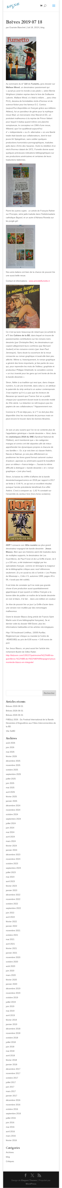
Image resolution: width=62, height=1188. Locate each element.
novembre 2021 (13, 930)
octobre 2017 (12, 1078)
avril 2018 (10, 1055)
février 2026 (11, 756)
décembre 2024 (13, 805)
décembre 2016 (13, 1100)
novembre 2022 (13, 899)
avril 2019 (10, 1015)
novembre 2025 (13, 765)
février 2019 (11, 1020)
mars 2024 (11, 841)
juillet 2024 (11, 823)
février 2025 (11, 796)
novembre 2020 (13, 957)
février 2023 (11, 886)
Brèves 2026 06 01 (14, 710)
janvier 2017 (11, 1095)
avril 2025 (10, 792)
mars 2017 (11, 1091)
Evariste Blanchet (17, 27)
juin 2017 (10, 1087)
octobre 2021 (12, 935)
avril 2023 (10, 881)
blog (42, 27)
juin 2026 (10, 747)
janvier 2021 (11, 953)
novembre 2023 (13, 859)
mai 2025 (10, 787)
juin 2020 (10, 970)
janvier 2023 (11, 890)
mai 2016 (10, 1127)
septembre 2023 (13, 868)
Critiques (10, 1161)
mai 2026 (10, 752)
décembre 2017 (13, 1069)
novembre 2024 (13, 810)
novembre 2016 (13, 1104)
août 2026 (10, 743)
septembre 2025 (13, 774)
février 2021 (11, 948)
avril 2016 (10, 1131)
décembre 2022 (13, 895)
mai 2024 (10, 832)
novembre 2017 (13, 1073)
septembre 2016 (13, 1113)
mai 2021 (10, 939)
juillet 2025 (11, 778)
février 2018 (11, 1060)
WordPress (31, 1184)
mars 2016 (11, 1136)
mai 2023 (10, 877)
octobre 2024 (12, 814)
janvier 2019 (11, 1024)
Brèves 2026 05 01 (14, 715)
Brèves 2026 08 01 (14, 706)
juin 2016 (10, 1122)
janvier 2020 (11, 984)
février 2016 (11, 1140)
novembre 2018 (13, 1033)
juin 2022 (10, 912)
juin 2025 (10, 783)
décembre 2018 (13, 1028)
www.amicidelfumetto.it (39, 281)
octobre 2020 (12, 961)
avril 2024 (10, 837)
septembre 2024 (13, 819)
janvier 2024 (11, 850)
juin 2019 (10, 1006)
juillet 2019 (11, 1002)
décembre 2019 (13, 988)
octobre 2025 (12, 770)
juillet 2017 (11, 1082)
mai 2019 (10, 1011)
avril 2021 (10, 944)
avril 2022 (10, 917)
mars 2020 (11, 975)
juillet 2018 (11, 1042)
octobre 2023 (12, 863)
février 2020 (11, 979)
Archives (10, 1152)
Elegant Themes (29, 1180)
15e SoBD (10, 731)
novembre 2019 (13, 993)
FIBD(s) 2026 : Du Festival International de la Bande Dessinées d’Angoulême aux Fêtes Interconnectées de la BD (31, 723)
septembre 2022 (13, 908)
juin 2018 (10, 1046)
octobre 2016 (12, 1109)
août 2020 (10, 966)
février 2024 (11, 845)
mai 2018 (10, 1051)
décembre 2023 (13, 854)
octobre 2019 (12, 997)
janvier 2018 (11, 1064)
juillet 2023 (11, 872)
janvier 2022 (11, 926)
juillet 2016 (11, 1118)
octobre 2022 (12, 903)
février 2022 (11, 921)
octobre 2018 (12, 1037)
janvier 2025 (11, 801)
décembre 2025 (13, 761)
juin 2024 (10, 828)
